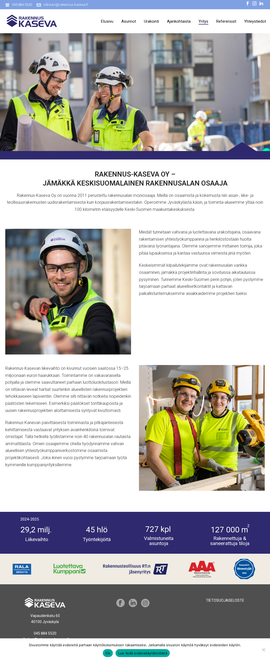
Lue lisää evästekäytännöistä (142, 653)
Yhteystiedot (255, 21)
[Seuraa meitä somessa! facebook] (120, 603)
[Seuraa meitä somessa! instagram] (145, 603)
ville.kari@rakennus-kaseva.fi (65, 5)
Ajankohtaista (179, 21)
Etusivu (107, 21)
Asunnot (128, 21)
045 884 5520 (22, 5)
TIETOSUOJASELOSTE (225, 600)
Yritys (203, 21)
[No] (263, 649)
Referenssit (226, 21)
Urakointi (151, 21)
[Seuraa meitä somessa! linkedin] (133, 603)
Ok (107, 653)
